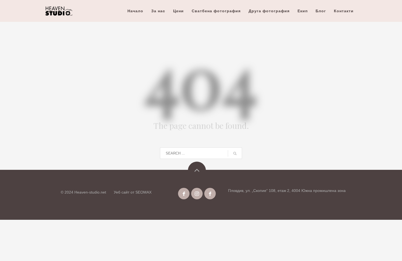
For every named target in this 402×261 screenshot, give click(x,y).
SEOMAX (143, 192)
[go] (235, 153)
